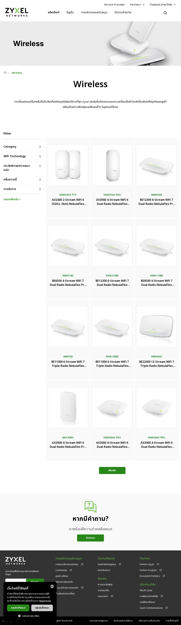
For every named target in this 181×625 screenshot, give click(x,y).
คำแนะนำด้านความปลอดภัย (67, 587)
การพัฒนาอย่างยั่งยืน (149, 596)
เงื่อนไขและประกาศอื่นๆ (65, 593)
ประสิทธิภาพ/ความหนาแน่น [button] (17, 168)
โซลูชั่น (70, 12)
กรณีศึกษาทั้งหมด (147, 602)
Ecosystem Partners (150, 576)
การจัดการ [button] (10, 189)
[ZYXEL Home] (16, 12)
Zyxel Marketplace (107, 564)
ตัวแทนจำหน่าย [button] (123, 12)
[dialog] (30, 601)
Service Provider (114, 5)
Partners (135, 5)
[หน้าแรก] (5, 73)
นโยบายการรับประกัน (64, 582)
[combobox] (52, 586)
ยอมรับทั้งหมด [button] (18, 607)
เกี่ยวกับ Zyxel (146, 590)
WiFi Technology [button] (15, 156)
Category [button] (10, 147)
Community (61, 570)
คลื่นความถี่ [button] (10, 179)
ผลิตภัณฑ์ (53, 12)
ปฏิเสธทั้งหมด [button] (42, 607)
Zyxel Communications (151, 608)
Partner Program (148, 570)
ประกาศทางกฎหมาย (99, 620)
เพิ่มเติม (112, 470)
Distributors (104, 570)
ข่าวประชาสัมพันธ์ (105, 584)
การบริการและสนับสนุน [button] (94, 12)
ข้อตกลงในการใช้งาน (123, 620)
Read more (45, 600)
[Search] (165, 12)
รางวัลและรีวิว (103, 590)
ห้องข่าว (102, 579)
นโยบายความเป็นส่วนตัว (149, 620)
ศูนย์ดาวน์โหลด (62, 576)
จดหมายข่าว (103, 596)
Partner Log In (147, 564)
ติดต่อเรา (90, 538)
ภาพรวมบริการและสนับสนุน (67, 564)
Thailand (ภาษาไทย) (160, 5)
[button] (30, 616)
